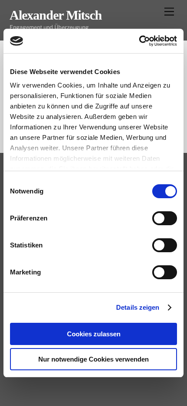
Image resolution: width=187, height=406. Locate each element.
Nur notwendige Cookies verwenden (93, 359)
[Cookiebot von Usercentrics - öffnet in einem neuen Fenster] (139, 41)
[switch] (164, 218)
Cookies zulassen (93, 334)
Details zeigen (137, 307)
